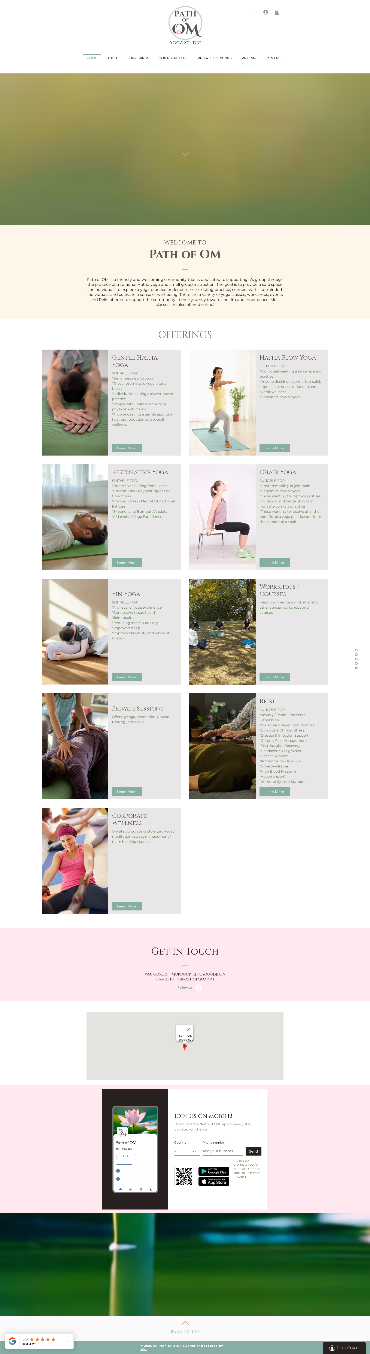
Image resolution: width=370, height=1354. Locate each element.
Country (180, 1142)
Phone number (214, 1142)
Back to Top (185, 1331)
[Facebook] (198, 987)
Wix (143, 1349)
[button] (277, 12)
